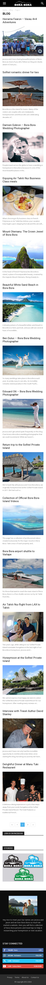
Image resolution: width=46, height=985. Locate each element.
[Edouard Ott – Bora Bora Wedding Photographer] (23, 414)
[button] (4, 3)
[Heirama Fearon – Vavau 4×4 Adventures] (23, 41)
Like (40, 950)
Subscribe (38, 966)
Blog (11, 10)
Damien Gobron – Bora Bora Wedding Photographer (19, 127)
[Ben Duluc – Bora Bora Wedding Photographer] (23, 360)
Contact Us (35, 977)
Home (5, 10)
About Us (25, 977)
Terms (17, 977)
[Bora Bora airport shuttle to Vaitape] (23, 573)
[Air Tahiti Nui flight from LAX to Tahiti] (23, 627)
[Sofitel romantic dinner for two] (23, 91)
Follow (39, 955)
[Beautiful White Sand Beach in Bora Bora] (23, 307)
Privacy (9, 977)
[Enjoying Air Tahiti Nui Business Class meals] (23, 200)
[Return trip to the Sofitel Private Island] (23, 467)
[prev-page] (12, 825)
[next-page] (33, 825)
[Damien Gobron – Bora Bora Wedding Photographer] (23, 147)
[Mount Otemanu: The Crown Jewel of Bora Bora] (23, 254)
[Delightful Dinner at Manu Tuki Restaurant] (23, 786)
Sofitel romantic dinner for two (21, 72)
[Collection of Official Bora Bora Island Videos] (23, 520)
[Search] (42, 3)
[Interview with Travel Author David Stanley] (23, 733)
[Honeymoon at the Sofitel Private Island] (23, 680)
